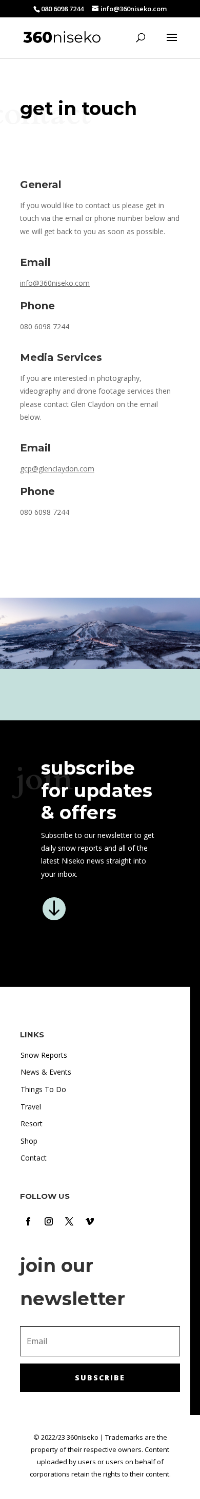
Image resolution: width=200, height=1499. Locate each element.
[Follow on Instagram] (49, 1221)
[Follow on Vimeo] (90, 1221)
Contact (34, 1158)
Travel (31, 1106)
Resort (32, 1123)
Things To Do (43, 1089)
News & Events (46, 1072)
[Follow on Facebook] (28, 1221)
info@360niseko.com (55, 283)
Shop (29, 1141)
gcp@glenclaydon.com (57, 468)
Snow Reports (44, 1055)
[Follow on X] (69, 1221)
